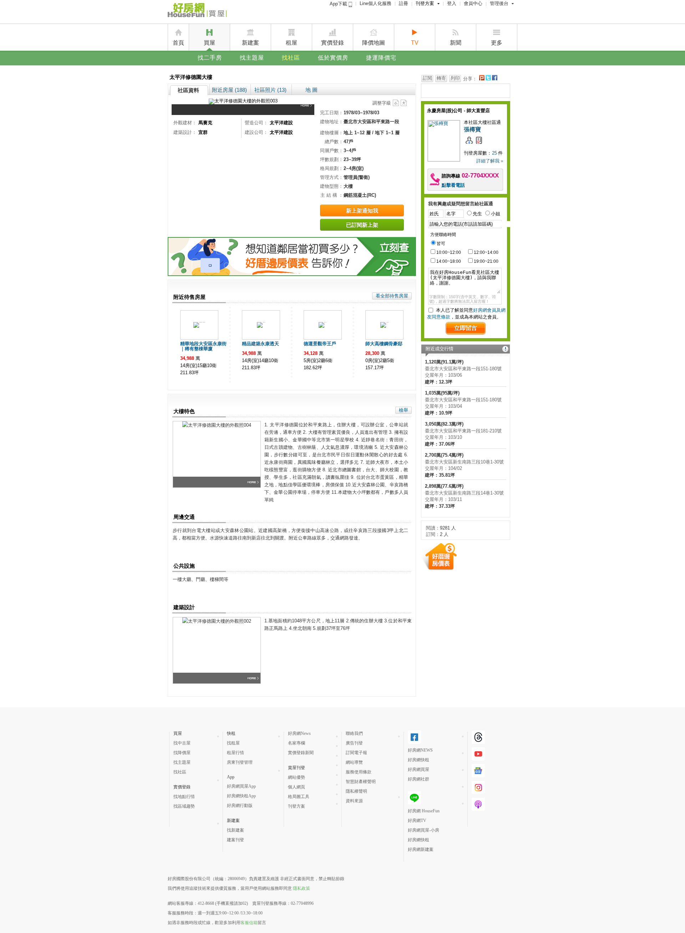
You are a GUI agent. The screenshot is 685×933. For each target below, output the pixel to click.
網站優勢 (296, 777)
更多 (496, 43)
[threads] (478, 740)
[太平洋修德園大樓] (307, 109)
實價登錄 (332, 43)
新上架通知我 (362, 210)
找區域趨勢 (184, 806)
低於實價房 (333, 58)
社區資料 (188, 90)
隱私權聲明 (356, 791)
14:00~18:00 (448, 261)
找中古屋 (182, 743)
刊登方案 (425, 3)
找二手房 (210, 58)
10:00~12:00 (448, 252)
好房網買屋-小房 (423, 830)
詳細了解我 (487, 161)
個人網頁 (296, 786)
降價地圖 (373, 43)
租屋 (291, 43)
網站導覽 (354, 762)
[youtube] (478, 757)
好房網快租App (241, 795)
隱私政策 (301, 888)
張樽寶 (472, 129)
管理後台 (499, 3)
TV (414, 43)
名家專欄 (296, 743)
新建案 (250, 43)
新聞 (455, 43)
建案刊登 (235, 839)
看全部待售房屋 (392, 296)
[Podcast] (478, 808)
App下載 (339, 3)
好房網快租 (418, 759)
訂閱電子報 (356, 752)
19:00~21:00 (486, 261)
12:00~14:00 (486, 252)
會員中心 (473, 3)
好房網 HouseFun (424, 810)
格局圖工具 (298, 796)
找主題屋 (252, 58)
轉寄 (441, 78)
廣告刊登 (354, 743)
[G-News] (478, 774)
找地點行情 (184, 796)
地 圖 (311, 90)
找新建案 (235, 830)
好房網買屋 (418, 769)
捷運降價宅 (381, 58)
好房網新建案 (420, 849)
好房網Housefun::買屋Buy (197, 11)
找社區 (291, 58)
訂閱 (427, 78)
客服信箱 (249, 922)
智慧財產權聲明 (361, 781)
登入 (451, 3)
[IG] (478, 791)
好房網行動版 (240, 805)
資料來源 (354, 800)
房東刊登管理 (240, 762)
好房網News (299, 733)
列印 (455, 78)
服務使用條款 (358, 771)
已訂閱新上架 (362, 225)
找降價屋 (182, 752)
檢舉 (403, 410)
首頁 (178, 43)
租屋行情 (235, 752)
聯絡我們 (354, 733)
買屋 (209, 43)
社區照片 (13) (270, 90)
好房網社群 (418, 779)
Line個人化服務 (375, 3)
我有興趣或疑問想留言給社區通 (460, 203)
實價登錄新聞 (301, 752)
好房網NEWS (420, 750)
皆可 (441, 243)
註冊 (403, 3)
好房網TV (417, 820)
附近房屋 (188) (229, 90)
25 (494, 153)
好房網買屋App (241, 786)
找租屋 (233, 743)
